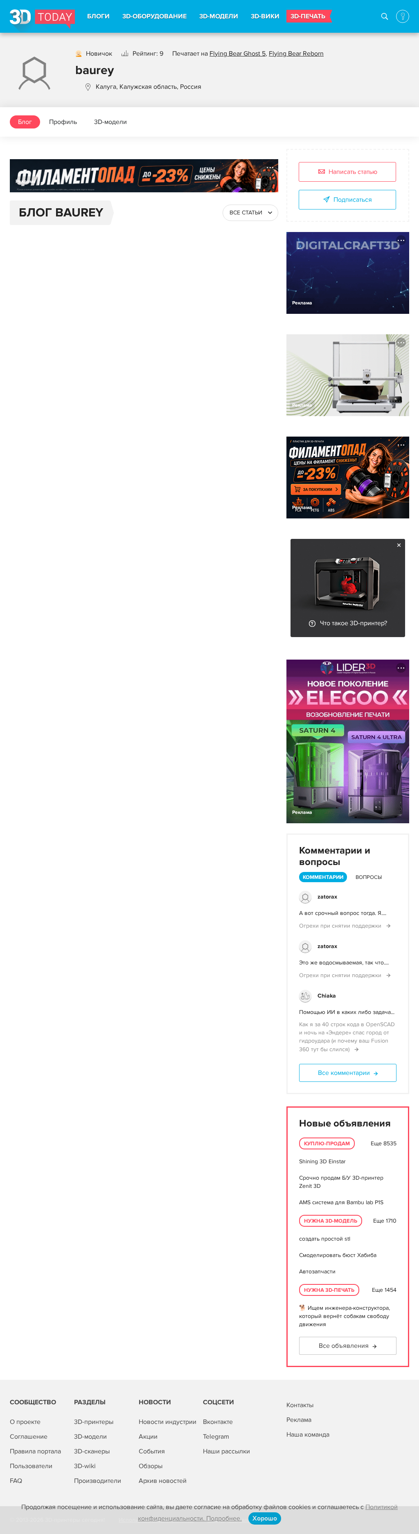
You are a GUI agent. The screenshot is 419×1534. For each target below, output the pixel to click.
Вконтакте (218, 1422)
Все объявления (344, 1346)
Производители (97, 1481)
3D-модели (110, 122)
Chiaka (327, 995)
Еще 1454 (384, 1289)
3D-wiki (85, 1466)
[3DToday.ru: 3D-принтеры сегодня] (42, 21)
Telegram (216, 1437)
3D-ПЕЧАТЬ (308, 16)
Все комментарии (344, 1073)
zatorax (327, 896)
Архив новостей (163, 1481)
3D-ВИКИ (265, 16)
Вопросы (369, 877)
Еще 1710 (384, 1220)
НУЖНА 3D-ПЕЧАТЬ (329, 1290)
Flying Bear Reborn (296, 54)
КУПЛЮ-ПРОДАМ (327, 1143)
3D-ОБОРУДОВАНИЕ (154, 16)
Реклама (26, 181)
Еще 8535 (383, 1143)
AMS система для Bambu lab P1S (341, 1202)
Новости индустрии (167, 1422)
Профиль (63, 122)
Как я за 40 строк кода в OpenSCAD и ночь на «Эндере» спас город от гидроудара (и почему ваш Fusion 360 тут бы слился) (347, 1037)
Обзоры (150, 1466)
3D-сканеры (92, 1451)
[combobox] (250, 213)
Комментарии (323, 877)
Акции (148, 1437)
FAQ (16, 1481)
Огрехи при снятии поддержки (341, 925)
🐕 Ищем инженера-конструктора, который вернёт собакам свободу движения (344, 1316)
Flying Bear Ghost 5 (238, 54)
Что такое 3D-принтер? (353, 623)
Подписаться (352, 200)
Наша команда (307, 1434)
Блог (25, 122)
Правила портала (35, 1451)
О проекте (25, 1422)
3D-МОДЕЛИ (218, 16)
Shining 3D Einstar (322, 1161)
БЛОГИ (98, 16)
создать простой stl (324, 1238)
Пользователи (31, 1466)
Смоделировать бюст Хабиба (337, 1255)
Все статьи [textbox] (246, 212)
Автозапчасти (317, 1271)
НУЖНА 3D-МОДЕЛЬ (330, 1221)
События (152, 1451)
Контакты (299, 1405)
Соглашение (28, 1437)
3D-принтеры (93, 1422)
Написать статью (353, 172)
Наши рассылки (226, 1451)
